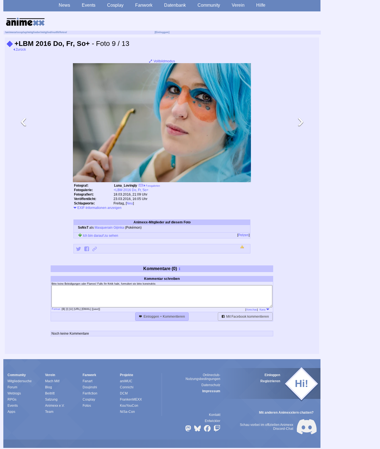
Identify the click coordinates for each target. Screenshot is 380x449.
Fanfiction (90, 393)
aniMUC (126, 381)
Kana (263, 309)
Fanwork (143, 5)
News (64, 5)
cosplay (22, 32)
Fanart (87, 381)
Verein (238, 5)
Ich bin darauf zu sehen (100, 236)
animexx (11, 32)
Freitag (118, 203)
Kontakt (214, 415)
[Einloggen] (162, 32)
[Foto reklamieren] (242, 247)
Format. (56, 309)
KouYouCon (129, 406)
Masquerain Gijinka (109, 228)
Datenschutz (210, 385)
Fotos (87, 406)
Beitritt (50, 393)
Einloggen (272, 375)
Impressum (211, 391)
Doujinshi (90, 387)
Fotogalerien (152, 185)
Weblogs (14, 393)
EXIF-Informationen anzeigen (99, 208)
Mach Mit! (52, 381)
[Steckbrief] (141, 186)
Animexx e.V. (55, 406)
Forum (12, 387)
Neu (130, 203)
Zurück (20, 49)
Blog (48, 387)
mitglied (46, 32)
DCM (124, 393)
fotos (63, 32)
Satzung (51, 399)
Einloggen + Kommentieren (164, 317)
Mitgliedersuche (20, 381)
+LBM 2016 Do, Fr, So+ (131, 190)
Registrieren (270, 381)
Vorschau (251, 309)
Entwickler (212, 421)
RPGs (12, 399)
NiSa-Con (127, 412)
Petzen (243, 235)
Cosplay (115, 5)
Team (49, 412)
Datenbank (175, 5)
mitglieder (34, 32)
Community (209, 5)
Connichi (127, 387)
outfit (55, 32)
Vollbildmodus (164, 61)
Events (88, 5)
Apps (11, 412)
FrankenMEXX (131, 399)
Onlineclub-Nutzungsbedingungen (203, 377)
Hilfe (260, 5)
